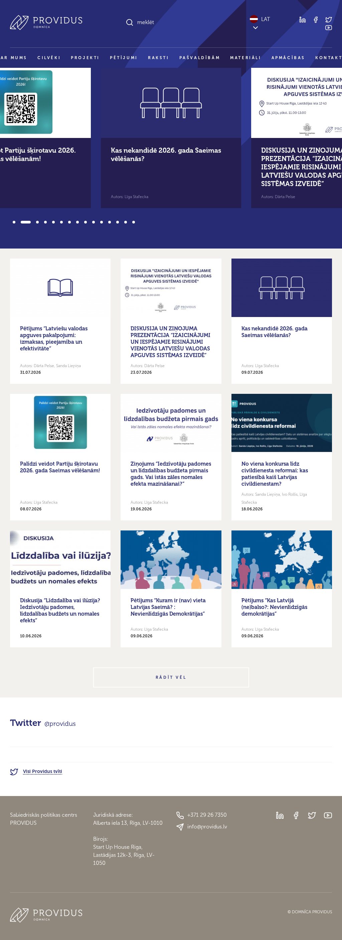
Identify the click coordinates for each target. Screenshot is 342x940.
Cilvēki (49, 57)
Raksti (158, 57)
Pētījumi (124, 57)
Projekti (85, 57)
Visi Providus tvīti (42, 771)
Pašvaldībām (199, 57)
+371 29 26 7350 (207, 815)
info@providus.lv (207, 826)
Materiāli (245, 57)
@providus (60, 724)
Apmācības (288, 57)
